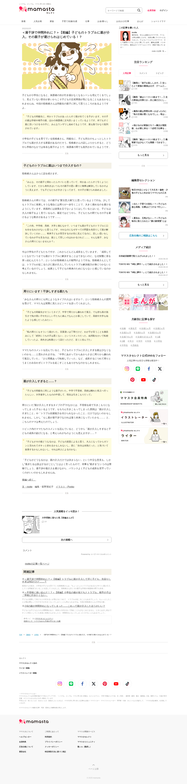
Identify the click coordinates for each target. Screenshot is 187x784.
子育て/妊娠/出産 (69, 21)
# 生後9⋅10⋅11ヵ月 (144, 337)
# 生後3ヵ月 (125, 332)
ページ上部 (93, 769)
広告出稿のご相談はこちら (143, 235)
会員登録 (151, 10)
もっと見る (143, 155)
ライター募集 (24, 668)
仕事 (87, 21)
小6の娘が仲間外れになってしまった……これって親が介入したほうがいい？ (64, 606)
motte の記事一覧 (159, 51)
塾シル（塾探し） (85, 747)
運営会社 (22, 752)
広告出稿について (26, 747)
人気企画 (38, 21)
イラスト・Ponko (65, 486)
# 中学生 (124, 345)
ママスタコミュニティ (44, 619)
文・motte (27, 486)
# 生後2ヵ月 (159, 328)
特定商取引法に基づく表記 (55, 752)
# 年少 (131, 341)
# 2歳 (122, 341)
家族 (52, 21)
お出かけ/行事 (122, 21)
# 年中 (139, 341)
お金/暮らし (102, 21)
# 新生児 (133, 328)
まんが (140, 21)
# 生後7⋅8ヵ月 (126, 337)
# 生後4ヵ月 (139, 332)
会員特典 (22, 742)
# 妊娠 (123, 328)
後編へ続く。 (29, 479)
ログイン (164, 10)
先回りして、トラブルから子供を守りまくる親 (42, 621)
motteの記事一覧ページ (37, 564)
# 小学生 (158, 341)
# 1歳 (157, 337)
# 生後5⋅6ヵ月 (154, 332)
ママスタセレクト (85, 737)
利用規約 (48, 737)
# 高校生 (135, 345)
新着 (23, 21)
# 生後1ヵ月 (145, 328)
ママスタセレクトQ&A (28, 663)
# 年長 (148, 341)
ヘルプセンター (25, 737)
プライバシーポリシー (53, 742)
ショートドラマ (158, 21)
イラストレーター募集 (28, 673)
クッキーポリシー (52, 747)
